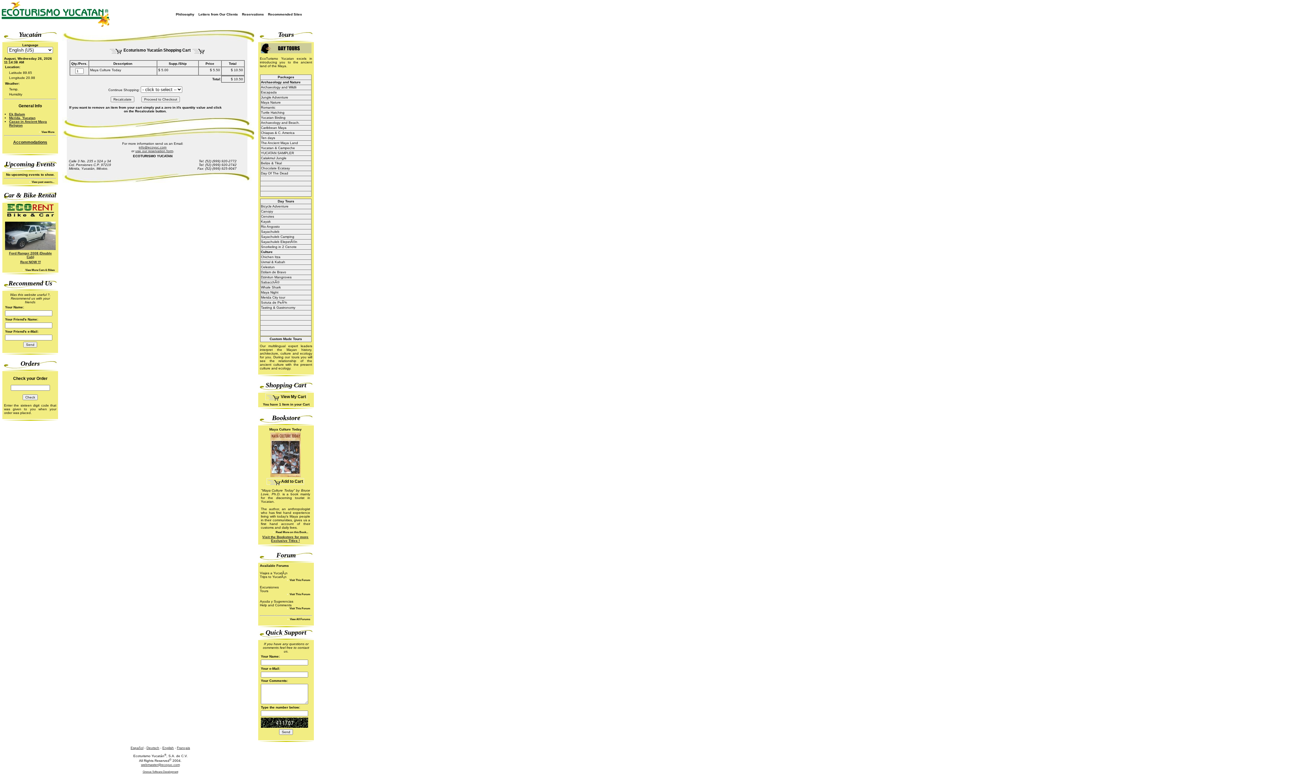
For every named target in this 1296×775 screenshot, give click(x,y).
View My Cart (293, 396)
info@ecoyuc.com (152, 147)
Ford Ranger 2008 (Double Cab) (30, 255)
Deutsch (152, 748)
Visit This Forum (299, 580)
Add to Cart (292, 481)
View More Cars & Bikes (40, 270)
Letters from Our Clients (218, 14)
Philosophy (185, 14)
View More (47, 132)
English (168, 748)
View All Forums (299, 619)
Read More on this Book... (291, 532)
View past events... (42, 182)
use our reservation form (154, 151)
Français (183, 748)
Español (137, 748)
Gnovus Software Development (160, 771)
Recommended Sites (285, 14)
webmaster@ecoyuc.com (160, 765)
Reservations (253, 14)
